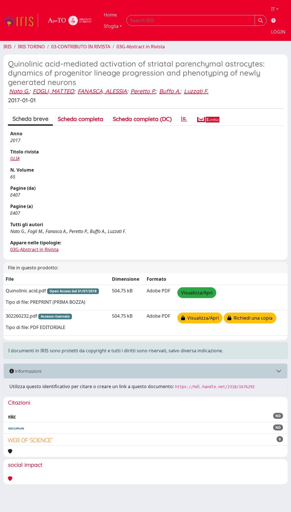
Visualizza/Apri (197, 293)
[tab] (184, 119)
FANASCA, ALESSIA (102, 91)
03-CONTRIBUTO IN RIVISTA (80, 46)
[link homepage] (20, 20)
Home (110, 15)
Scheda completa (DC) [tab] (142, 118)
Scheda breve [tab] (30, 118)
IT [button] (273, 9)
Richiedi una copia (252, 318)
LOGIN (278, 32)
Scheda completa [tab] (80, 118)
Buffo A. (169, 91)
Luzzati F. (196, 91)
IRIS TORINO (31, 46)
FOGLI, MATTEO (53, 91)
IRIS (7, 46)
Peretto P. (142, 91)
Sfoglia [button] (111, 26)
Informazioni (27, 371)
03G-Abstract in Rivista (141, 46)
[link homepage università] (70, 20)
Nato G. (19, 91)
